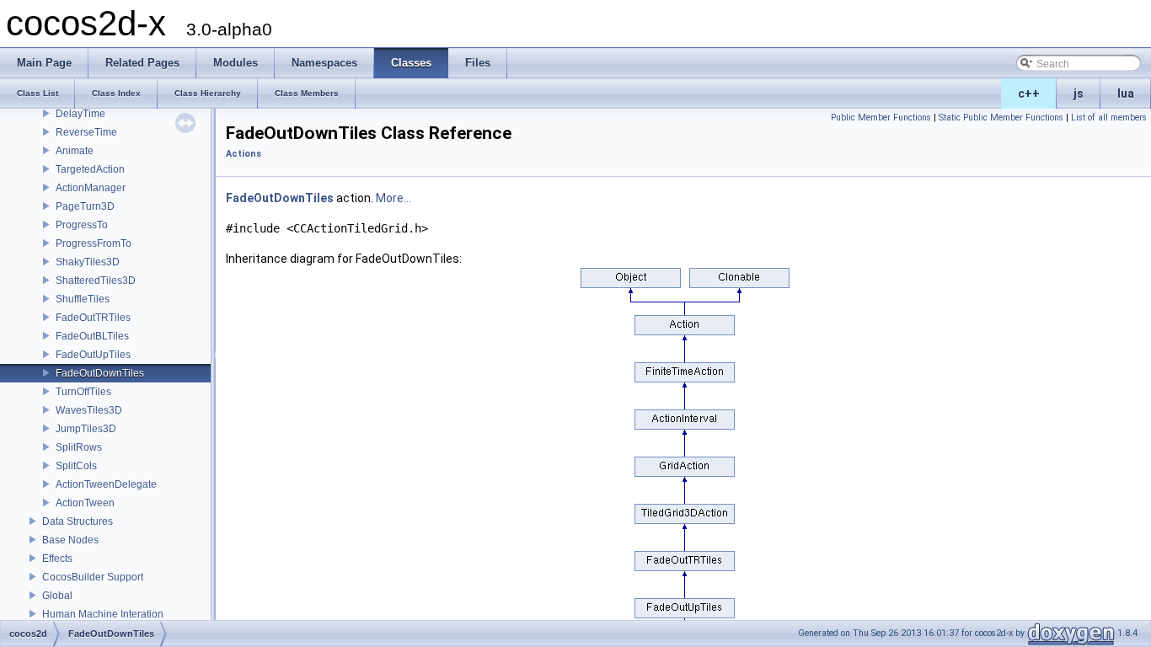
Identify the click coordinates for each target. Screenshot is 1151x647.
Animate (75, 151)
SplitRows (79, 447)
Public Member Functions (881, 117)
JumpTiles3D (86, 429)
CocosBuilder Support (92, 577)
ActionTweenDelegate (106, 484)
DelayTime (80, 114)
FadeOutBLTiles (92, 336)
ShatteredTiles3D (96, 280)
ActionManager (91, 188)
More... (393, 198)
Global (57, 596)
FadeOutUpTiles (93, 355)
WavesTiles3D (89, 410)
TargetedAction (90, 169)
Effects (57, 558)
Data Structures (77, 521)
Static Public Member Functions (1001, 117)
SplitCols (76, 466)
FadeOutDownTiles (100, 373)
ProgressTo (82, 225)
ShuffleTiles (83, 299)
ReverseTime (86, 132)
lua (1125, 93)
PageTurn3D (85, 206)
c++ (1029, 93)
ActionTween (85, 503)
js (1078, 93)
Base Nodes (70, 540)
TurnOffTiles (83, 392)
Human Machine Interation (102, 614)
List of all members (1109, 117)
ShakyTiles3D (88, 262)
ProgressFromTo (93, 243)
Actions (243, 153)
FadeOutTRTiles (93, 318)
